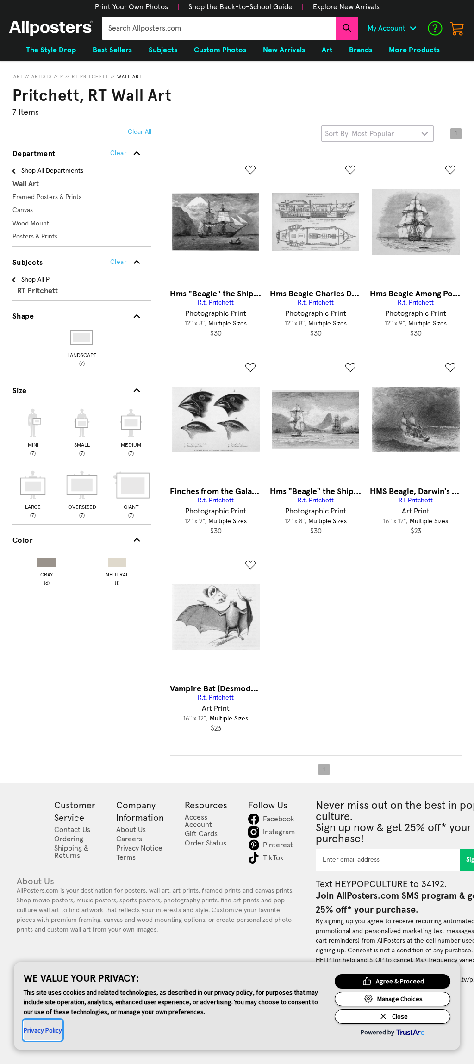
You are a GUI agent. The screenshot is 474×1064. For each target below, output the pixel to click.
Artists (41, 77)
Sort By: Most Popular (359, 134)
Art (18, 77)
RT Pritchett (90, 77)
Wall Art (129, 77)
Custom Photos (220, 50)
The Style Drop (51, 50)
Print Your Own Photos (131, 7)
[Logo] (51, 28)
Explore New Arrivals (346, 7)
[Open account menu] (412, 28)
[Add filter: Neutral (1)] (117, 560)
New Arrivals (284, 50)
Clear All (139, 132)
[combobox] (219, 28)
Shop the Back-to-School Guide (240, 7)
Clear (118, 262)
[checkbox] (32, 431)
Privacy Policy (43, 1030)
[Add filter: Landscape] (82, 337)
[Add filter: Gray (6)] (46, 560)
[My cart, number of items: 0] (457, 28)
